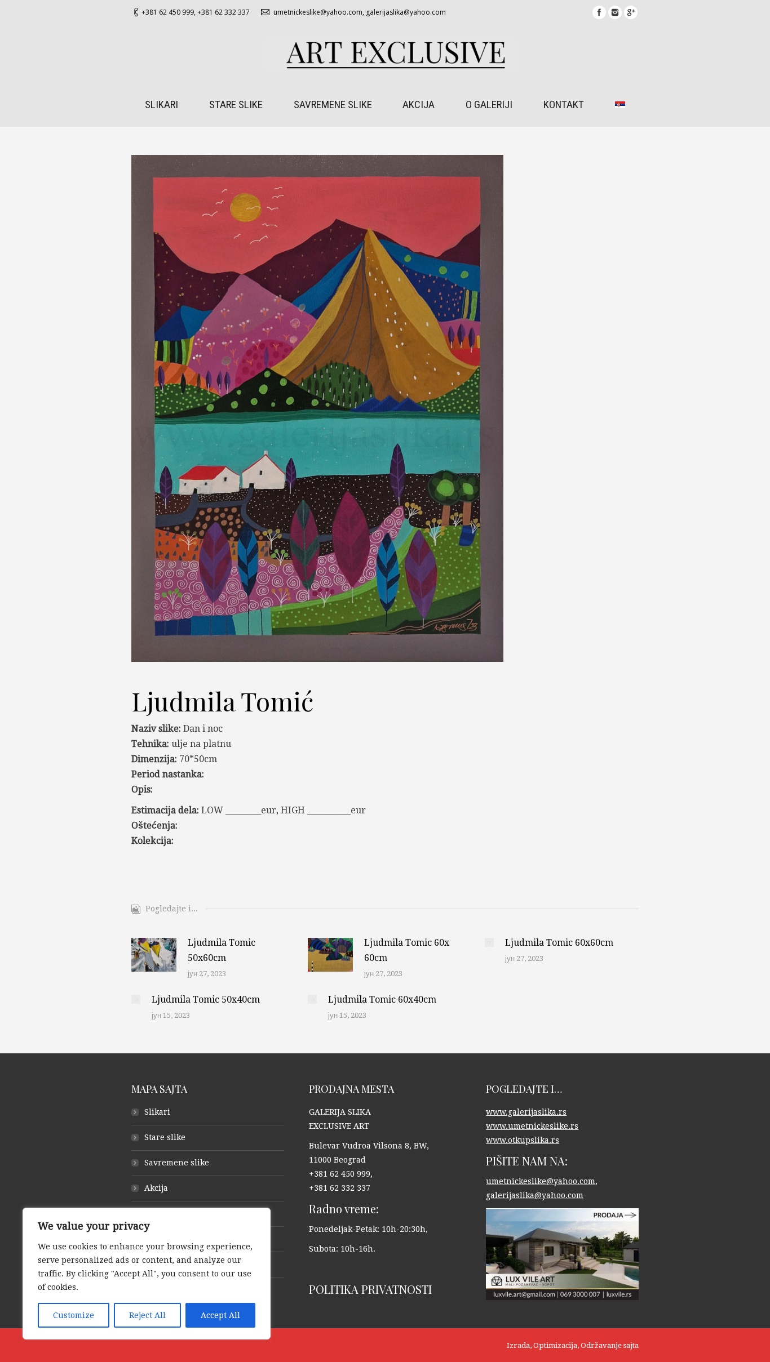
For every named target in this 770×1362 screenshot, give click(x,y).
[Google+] (631, 12)
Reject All (147, 1315)
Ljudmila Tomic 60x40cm (382, 999)
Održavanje (601, 1345)
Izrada (518, 1345)
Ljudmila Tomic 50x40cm (206, 999)
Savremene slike (176, 1162)
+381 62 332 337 (223, 12)
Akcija (156, 1187)
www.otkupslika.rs (522, 1140)
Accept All (220, 1315)
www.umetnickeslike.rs (532, 1125)
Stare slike (164, 1137)
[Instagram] (615, 12)
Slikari (157, 1111)
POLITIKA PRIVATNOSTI (370, 1289)
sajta (631, 1345)
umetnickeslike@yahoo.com (317, 12)
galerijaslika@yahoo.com (406, 12)
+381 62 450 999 (167, 12)
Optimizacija (555, 1345)
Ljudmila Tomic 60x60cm (559, 942)
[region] (147, 1273)
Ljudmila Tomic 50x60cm (221, 950)
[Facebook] (599, 12)
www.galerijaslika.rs (526, 1111)
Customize (73, 1315)
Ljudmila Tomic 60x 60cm (406, 950)
